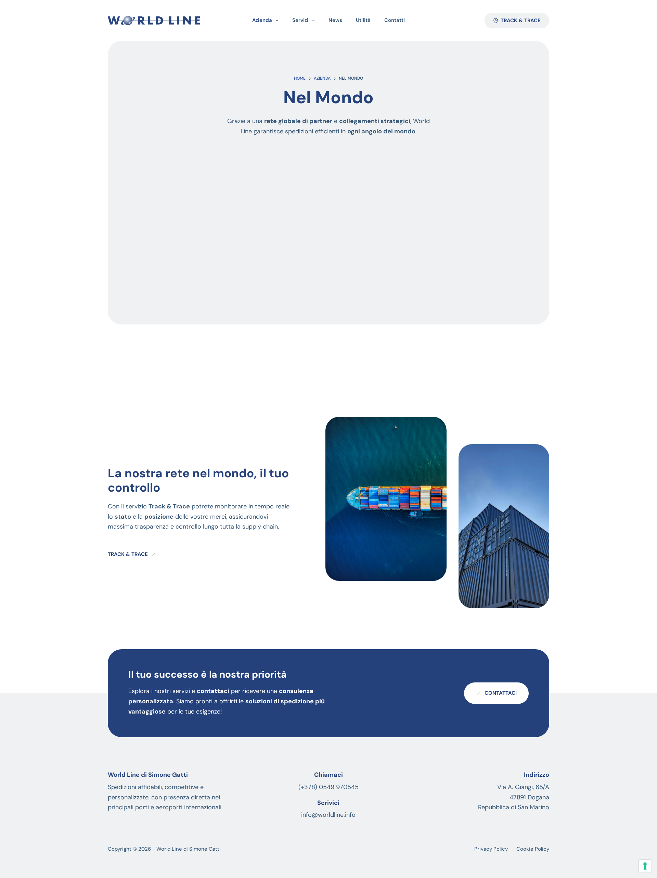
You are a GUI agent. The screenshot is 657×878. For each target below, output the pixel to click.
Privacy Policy (491, 849)
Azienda (262, 20)
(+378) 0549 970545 (328, 787)
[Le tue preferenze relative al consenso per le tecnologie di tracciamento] (645, 866)
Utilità (363, 20)
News (335, 20)
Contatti (394, 20)
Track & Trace (521, 20)
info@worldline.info (328, 815)
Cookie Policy (532, 849)
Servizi (300, 20)
